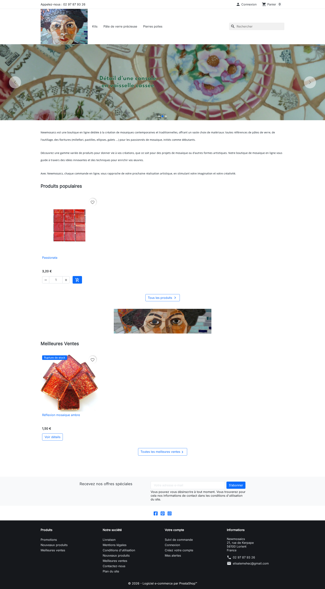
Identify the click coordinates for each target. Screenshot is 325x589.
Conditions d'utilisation (119, 550)
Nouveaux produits (54, 545)
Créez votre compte (179, 550)
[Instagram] (170, 513)
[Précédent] (15, 82)
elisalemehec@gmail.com (251, 563)
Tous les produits (162, 297)
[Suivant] (310, 82)
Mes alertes (173, 555)
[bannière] (162, 321)
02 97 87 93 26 (244, 557)
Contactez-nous (114, 566)
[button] (246, 4)
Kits (94, 26)
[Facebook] (156, 513)
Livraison (109, 540)
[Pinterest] (163, 513)
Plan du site (111, 571)
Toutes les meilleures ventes (162, 452)
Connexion (172, 545)
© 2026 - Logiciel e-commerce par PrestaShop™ (162, 583)
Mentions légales (114, 545)
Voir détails (52, 437)
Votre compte (174, 530)
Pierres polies (152, 26)
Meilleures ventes (53, 550)
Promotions (49, 540)
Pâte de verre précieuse (120, 26)
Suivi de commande (179, 540)
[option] (162, 82)
